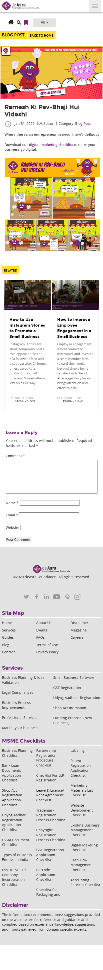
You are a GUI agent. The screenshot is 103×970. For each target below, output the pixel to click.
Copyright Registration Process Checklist (50, 835)
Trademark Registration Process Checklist (50, 815)
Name (12, 502)
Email (12, 515)
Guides (8, 637)
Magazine (78, 630)
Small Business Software (73, 677)
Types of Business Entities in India (17, 857)
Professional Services (19, 717)
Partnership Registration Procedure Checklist (46, 757)
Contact (8, 652)
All (43, 22)
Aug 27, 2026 (27, 401)
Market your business (20, 727)
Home (7, 622)
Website (12, 527)
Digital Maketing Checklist (84, 847)
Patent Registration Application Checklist (80, 768)
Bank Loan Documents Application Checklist (11, 772)
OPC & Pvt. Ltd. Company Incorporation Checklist (14, 877)
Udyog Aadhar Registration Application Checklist (14, 822)
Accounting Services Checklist (85, 882)
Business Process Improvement (16, 705)
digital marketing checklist (51, 144)
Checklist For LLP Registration (50, 778)
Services (9, 630)
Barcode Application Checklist (45, 874)
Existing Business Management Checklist (85, 830)
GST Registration (67, 687)
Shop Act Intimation (69, 707)
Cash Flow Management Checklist (81, 865)
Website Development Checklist (81, 810)
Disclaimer (79, 622)
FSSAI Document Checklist (15, 842)
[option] (28, 345)
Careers (77, 637)
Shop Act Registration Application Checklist (12, 797)
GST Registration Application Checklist (50, 854)
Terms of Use (47, 644)
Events (41, 630)
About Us (44, 622)
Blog (5, 644)
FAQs (40, 637)
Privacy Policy (47, 652)
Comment (15, 455)
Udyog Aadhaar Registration (76, 697)
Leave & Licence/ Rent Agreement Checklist (50, 795)
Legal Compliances (17, 692)
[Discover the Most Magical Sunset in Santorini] (27, 295)
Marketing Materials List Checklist (81, 790)
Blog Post (82, 123)
